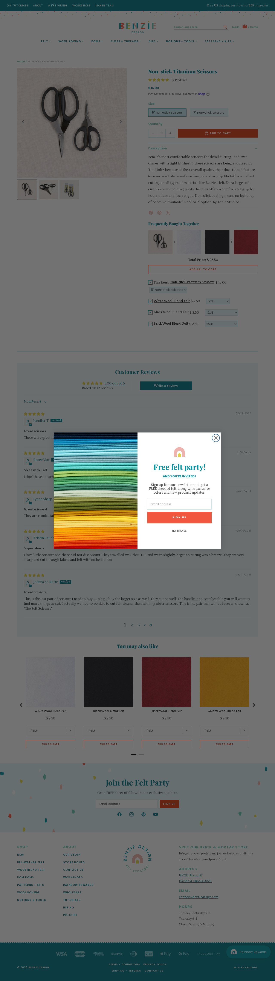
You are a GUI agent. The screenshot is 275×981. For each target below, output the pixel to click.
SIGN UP (179, 517)
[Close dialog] (216, 438)
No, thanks (179, 531)
